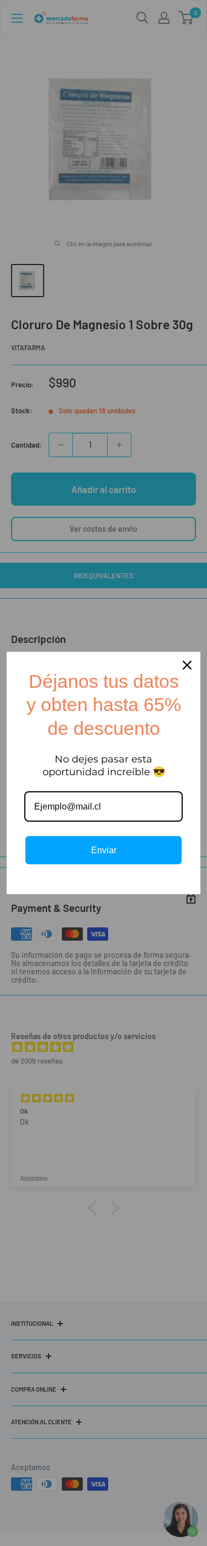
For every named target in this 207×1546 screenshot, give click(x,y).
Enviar (103, 850)
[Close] (187, 665)
